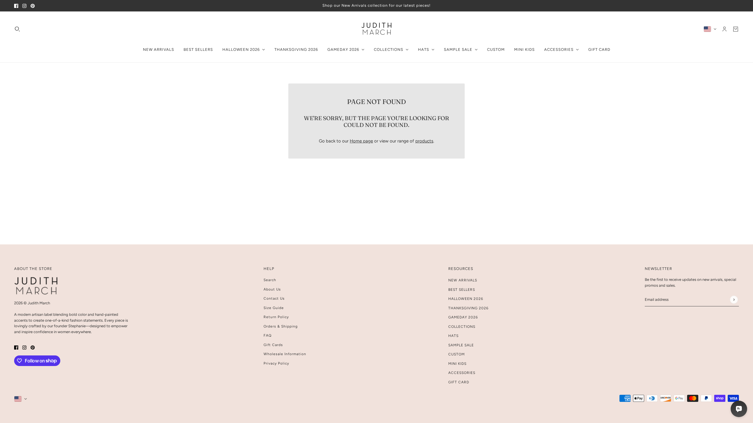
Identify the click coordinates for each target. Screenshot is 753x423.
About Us (272, 289)
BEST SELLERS (461, 290)
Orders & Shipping (281, 326)
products (424, 141)
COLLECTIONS (461, 327)
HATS (453, 336)
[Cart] (735, 29)
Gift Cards (273, 345)
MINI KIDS (457, 364)
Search (270, 280)
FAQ (267, 335)
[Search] (17, 29)
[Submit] (734, 299)
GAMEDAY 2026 (463, 317)
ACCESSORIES (461, 373)
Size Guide (274, 308)
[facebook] (16, 5)
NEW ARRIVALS (462, 280)
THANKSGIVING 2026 (468, 308)
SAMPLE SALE (461, 345)
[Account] (724, 29)
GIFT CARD (458, 382)
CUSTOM (456, 354)
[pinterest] (32, 5)
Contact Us (274, 298)
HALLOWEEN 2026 (465, 299)
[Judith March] (376, 29)
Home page (361, 141)
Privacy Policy (276, 363)
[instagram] (24, 5)
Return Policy (276, 317)
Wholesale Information (285, 354)
